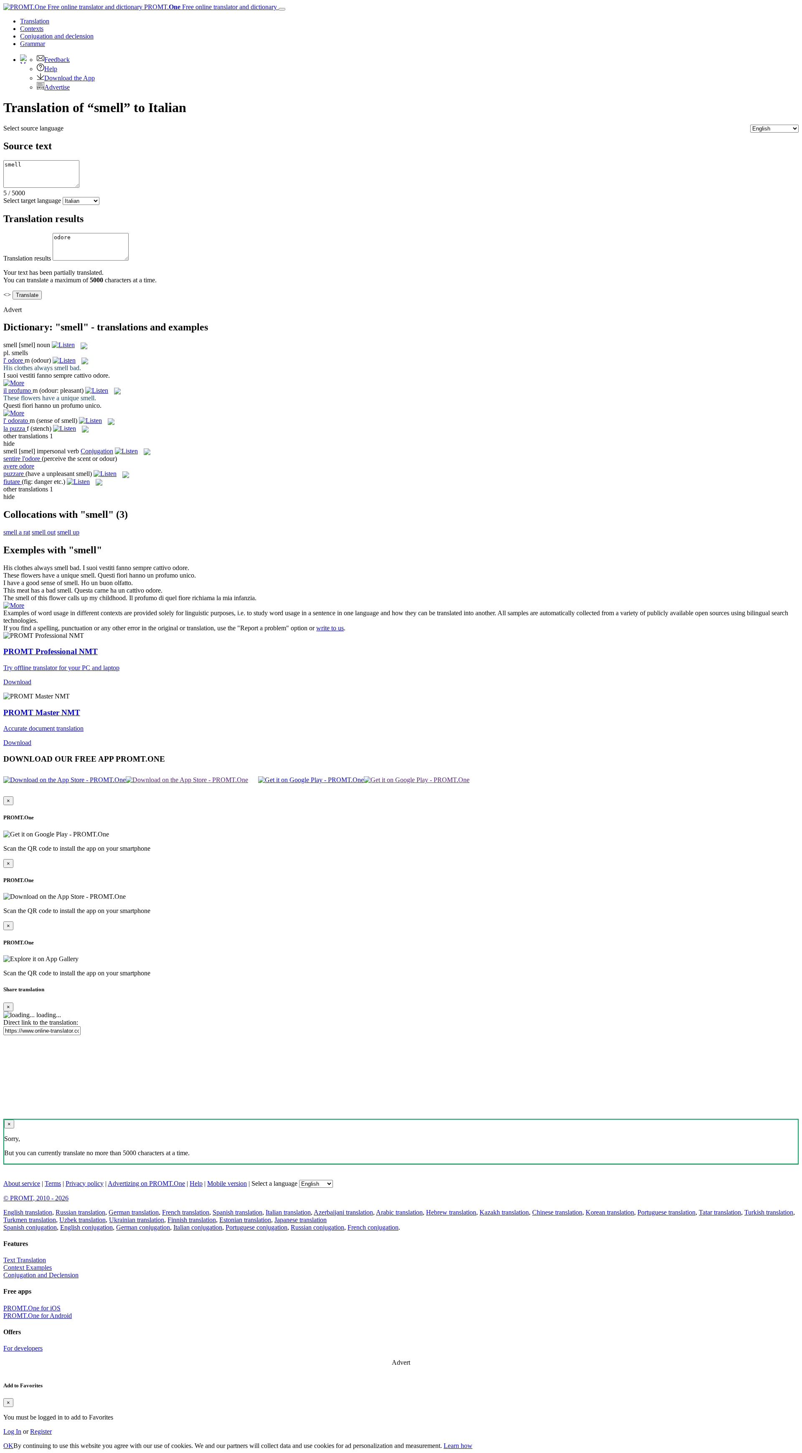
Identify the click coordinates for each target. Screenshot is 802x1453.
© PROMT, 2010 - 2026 (36, 1198)
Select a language (274, 1183)
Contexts (31, 28)
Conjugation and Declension (41, 1275)
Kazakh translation (504, 1212)
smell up (68, 532)
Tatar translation (720, 1212)
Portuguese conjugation (256, 1227)
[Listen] (63, 344)
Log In (12, 1431)
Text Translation (24, 1260)
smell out (44, 532)
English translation (27, 1212)
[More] (13, 605)
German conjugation (143, 1227)
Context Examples (27, 1267)
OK (8, 1445)
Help (50, 68)
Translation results (27, 258)
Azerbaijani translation (343, 1212)
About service (21, 1183)
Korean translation (610, 1212)
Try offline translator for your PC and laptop (61, 667)
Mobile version (227, 1183)
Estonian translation (245, 1219)
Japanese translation (300, 1219)
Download (17, 682)
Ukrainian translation (136, 1219)
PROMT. (209, 6)
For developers (23, 1348)
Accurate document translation (43, 728)
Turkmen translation (29, 1219)
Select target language (32, 200)
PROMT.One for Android (37, 1315)
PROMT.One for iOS (32, 1308)
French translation (185, 1212)
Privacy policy (85, 1183)
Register (41, 1431)
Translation (34, 21)
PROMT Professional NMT (50, 651)
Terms (53, 1183)
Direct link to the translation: (40, 1022)
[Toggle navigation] (282, 9)
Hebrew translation (451, 1212)
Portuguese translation (666, 1212)
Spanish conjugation (30, 1227)
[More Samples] (13, 382)
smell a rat (16, 532)
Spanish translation (237, 1212)
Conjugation (57, 36)
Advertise (57, 87)
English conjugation (86, 1227)
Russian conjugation (317, 1227)
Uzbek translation (82, 1219)
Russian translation (80, 1212)
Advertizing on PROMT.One (146, 1183)
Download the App (69, 78)
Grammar (32, 43)
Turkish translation (768, 1212)
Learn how (458, 1445)
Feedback (57, 59)
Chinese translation (557, 1212)
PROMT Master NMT (41, 712)
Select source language (33, 128)
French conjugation (373, 1227)
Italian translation (288, 1212)
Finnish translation (192, 1219)
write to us (330, 628)
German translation (134, 1212)
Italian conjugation (197, 1227)
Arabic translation (399, 1212)
